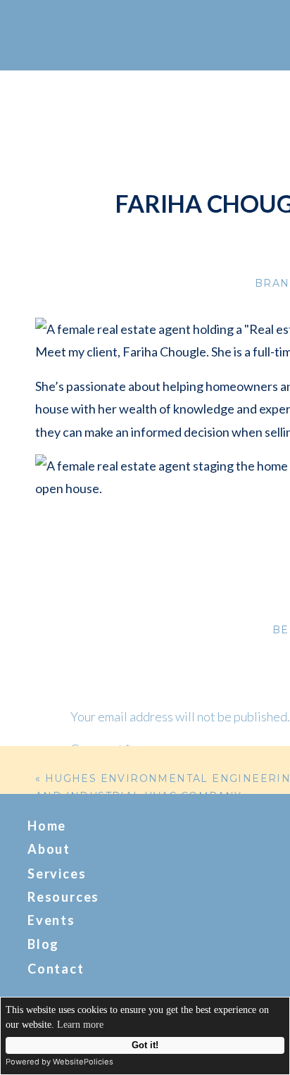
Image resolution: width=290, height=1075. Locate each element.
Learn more (80, 1024)
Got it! (145, 1045)
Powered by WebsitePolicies (59, 1062)
